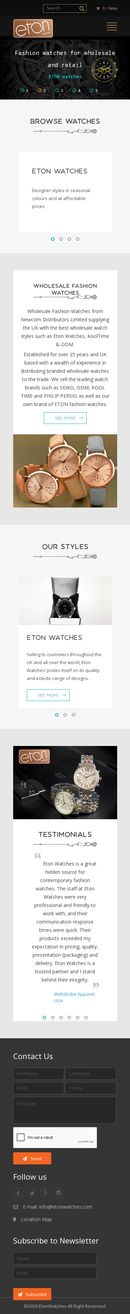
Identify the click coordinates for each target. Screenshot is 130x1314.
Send (36, 1158)
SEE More (65, 418)
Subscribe (36, 1294)
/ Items (110, 8)
